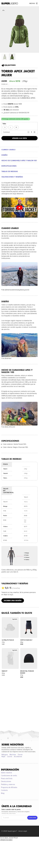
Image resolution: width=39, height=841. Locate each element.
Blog (2, 793)
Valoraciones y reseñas (12, 177)
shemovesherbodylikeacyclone (17, 290)
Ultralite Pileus (8, 640)
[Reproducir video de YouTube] (19, 208)
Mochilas (13, 755)
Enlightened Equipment (9, 187)
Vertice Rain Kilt (26, 640)
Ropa (3, 756)
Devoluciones (6, 781)
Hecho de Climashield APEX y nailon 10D (19, 160)
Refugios (5, 755)
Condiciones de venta (9, 775)
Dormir (20, 755)
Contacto (4, 790)
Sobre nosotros (6, 773)
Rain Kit (4, 671)
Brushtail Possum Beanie (27, 672)
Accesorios (18, 756)
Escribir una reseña (13, 600)
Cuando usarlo (8, 150)
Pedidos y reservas (8, 784)
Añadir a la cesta (19, 138)
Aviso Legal (22, 831)
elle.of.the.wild (10, 427)
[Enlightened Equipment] (8, 65)
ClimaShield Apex (14, 380)
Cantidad (6, 132)
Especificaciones (8, 166)
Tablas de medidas (9, 171)
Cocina (9, 756)
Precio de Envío (6, 778)
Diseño (4, 155)
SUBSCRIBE (32, 817)
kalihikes (8, 358)
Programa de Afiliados (9, 787)
